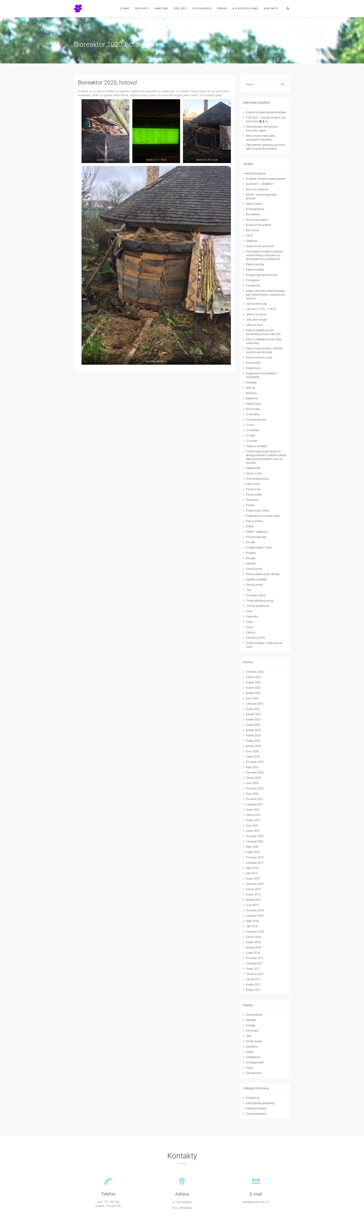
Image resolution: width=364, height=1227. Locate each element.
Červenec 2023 (255, 772)
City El (249, 235)
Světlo (249, 1051)
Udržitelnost (253, 1057)
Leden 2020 (253, 852)
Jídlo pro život (254, 324)
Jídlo (249, 1035)
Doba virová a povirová (260, 246)
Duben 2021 (253, 820)
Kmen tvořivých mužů (259, 357)
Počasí (250, 505)
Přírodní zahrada (256, 537)
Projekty (142, 8)
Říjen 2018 (252, 921)
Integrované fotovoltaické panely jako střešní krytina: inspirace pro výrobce (265, 294)
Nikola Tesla (253, 403)
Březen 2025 (253, 730)
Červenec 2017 (255, 974)
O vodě (250, 435)
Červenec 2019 (255, 883)
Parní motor (253, 483)
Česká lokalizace (256, 1113)
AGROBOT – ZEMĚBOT (260, 184)
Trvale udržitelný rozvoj (259, 600)
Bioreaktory (253, 214)
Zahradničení (254, 1073)
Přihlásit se (252, 1097)
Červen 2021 (253, 814)
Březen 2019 (253, 899)
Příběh (222, 8)
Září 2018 (251, 926)
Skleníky (251, 563)
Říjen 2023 (252, 767)
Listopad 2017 (254, 963)
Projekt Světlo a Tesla (258, 547)
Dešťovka (251, 240)
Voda (249, 621)
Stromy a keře (254, 584)
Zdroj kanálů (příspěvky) (260, 1103)
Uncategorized (254, 1062)
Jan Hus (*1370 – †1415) (261, 309)
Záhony (250, 632)
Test (248, 590)
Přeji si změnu (254, 521)
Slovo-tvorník (254, 568)
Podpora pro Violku (257, 510)
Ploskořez (252, 499)
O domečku (253, 414)
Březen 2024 (253, 746)
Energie (250, 1025)
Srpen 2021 (253, 809)
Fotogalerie (202, 8)
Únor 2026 (252, 698)
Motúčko (251, 393)
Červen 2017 (253, 979)
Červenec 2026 (255, 671)
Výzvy (249, 627)
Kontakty (271, 8)
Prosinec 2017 (255, 958)
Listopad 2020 (254, 841)
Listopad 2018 (254, 915)
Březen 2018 (253, 947)
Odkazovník (253, 468)
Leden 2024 (253, 756)
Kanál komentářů (256, 1108)
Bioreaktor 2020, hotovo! (107, 82)
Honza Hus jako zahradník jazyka (266, 112)
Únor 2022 (252, 793)
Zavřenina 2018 (255, 637)
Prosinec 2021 (255, 799)
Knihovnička (253, 362)
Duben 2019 (253, 894)
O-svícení (251, 440)
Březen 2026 (253, 693)
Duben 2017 (253, 989)
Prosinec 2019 (255, 857)
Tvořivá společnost (257, 605)
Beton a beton (254, 203)
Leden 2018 (253, 952)
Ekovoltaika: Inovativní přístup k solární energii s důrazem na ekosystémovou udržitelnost (264, 255)
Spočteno (252, 1046)
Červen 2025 (253, 714)
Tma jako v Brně (255, 595)
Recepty (251, 558)
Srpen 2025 (253, 708)
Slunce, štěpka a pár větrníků (263, 574)
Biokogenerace (255, 209)
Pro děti (180, 8)
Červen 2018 (253, 936)
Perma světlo (254, 494)
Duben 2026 (253, 687)
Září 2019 (251, 873)
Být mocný (252, 230)
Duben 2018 (253, 942)
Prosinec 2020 (255, 836)
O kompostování (256, 419)
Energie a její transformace (262, 274)
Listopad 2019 (254, 862)
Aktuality (251, 1020)
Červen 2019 (253, 889)
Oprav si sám (254, 473)
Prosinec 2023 (255, 761)
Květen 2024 (253, 735)
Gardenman (253, 285)
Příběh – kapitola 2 (257, 531)
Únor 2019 (252, 905)
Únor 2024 (252, 751)
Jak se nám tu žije (256, 303)
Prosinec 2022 (255, 788)
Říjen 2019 (252, 868)
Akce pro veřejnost (257, 189)
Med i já (250, 387)
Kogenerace (253, 368)
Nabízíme (161, 8)
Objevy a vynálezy (256, 446)
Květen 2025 (253, 719)
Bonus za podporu (257, 219)
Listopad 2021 (254, 804)
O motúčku (252, 430)
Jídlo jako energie (256, 319)
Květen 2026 (253, 682)
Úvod (249, 611)
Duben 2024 (253, 740)
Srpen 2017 (253, 968)
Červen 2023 (253, 777)
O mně (124, 8)
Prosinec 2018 (255, 910)
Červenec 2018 (255, 931)
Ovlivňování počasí (257, 478)
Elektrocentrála (255, 264)
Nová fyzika (253, 409)
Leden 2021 (253, 830)
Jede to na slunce (256, 314)
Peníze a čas (253, 489)
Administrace (254, 1014)
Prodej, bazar (254, 1041)
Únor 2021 (252, 825)
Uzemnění (252, 616)
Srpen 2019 (253, 878)
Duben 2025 (253, 724)
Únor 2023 (252, 783)
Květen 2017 (253, 984)
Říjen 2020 (252, 846)
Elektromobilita (255, 269)
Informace (252, 1030)
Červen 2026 (253, 677)
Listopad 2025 (254, 703)
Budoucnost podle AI (258, 224)
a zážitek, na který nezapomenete (265, 178)
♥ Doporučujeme (245, 8)
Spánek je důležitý (256, 579)
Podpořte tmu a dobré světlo (263, 515)
